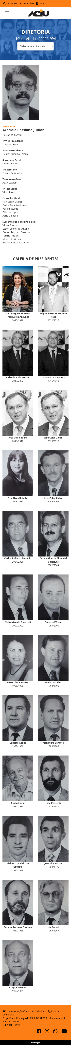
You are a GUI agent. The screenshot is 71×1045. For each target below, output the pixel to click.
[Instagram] (47, 1032)
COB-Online (28, 3)
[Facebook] (39, 1032)
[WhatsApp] (56, 1032)
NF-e (41, 3)
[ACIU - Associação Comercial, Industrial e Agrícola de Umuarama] (40, 12)
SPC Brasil (12, 3)
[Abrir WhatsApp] (63, 1037)
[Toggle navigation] (7, 13)
